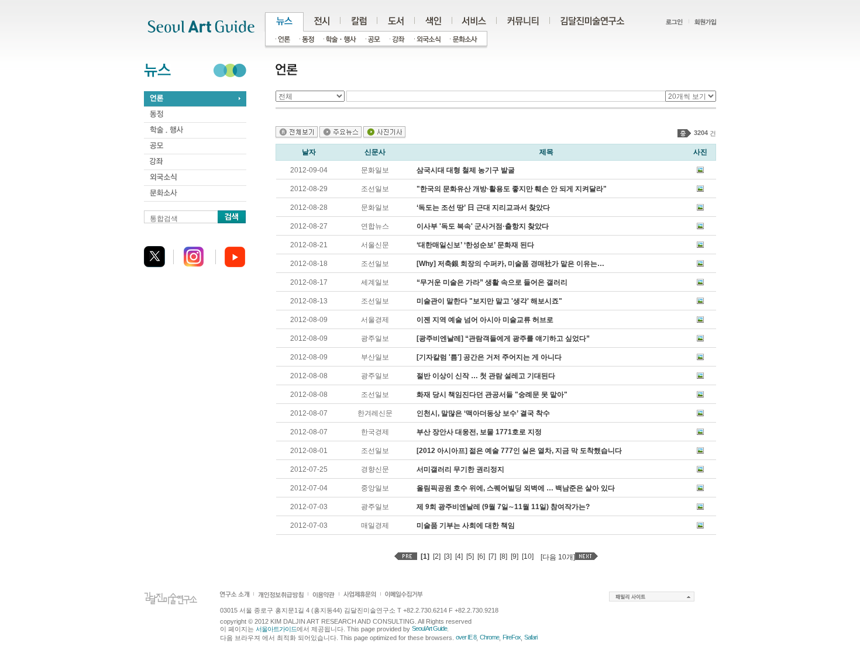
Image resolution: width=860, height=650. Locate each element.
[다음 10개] (558, 557)
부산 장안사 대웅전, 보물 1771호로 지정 (479, 432)
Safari (530, 637)
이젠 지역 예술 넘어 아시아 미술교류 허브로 (485, 320)
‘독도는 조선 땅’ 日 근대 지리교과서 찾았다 (483, 207)
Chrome (489, 637)
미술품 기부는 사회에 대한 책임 (466, 525)
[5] (470, 556)
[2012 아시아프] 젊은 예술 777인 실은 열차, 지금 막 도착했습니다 (519, 451)
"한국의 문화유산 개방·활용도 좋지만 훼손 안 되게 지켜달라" (512, 189)
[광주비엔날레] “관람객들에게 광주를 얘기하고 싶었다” (503, 338)
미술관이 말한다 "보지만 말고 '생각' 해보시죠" (489, 301)
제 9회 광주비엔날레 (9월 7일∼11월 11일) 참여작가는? (503, 507)
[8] (503, 556)
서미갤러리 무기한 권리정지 (460, 469)
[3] (448, 556)
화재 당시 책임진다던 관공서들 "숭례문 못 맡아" (492, 394)
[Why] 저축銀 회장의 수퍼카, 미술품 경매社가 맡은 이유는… (510, 264)
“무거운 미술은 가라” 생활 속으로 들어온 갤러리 (492, 282)
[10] (528, 556)
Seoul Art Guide (429, 628)
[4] (459, 556)
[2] (437, 556)
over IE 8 (466, 637)
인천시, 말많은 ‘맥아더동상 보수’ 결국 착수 (483, 413)
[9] (514, 556)
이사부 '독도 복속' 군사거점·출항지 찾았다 (483, 226)
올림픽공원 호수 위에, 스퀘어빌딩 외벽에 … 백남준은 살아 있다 (516, 488)
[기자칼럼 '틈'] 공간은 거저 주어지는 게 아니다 (489, 357)
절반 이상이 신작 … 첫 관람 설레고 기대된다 (486, 376)
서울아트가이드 (276, 628)
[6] (481, 556)
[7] (492, 556)
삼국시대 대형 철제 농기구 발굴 (466, 170)
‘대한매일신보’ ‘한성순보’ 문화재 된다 (475, 245)
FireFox (512, 637)
